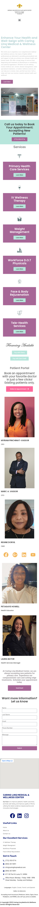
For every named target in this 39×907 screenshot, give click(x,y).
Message (5, 734)
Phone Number (7, 728)
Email (4, 721)
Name (4, 708)
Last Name (6, 714)
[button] (19, 20)
